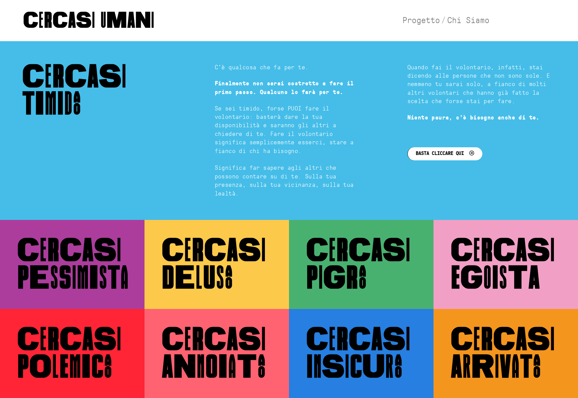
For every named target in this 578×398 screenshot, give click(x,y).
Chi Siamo (468, 20)
